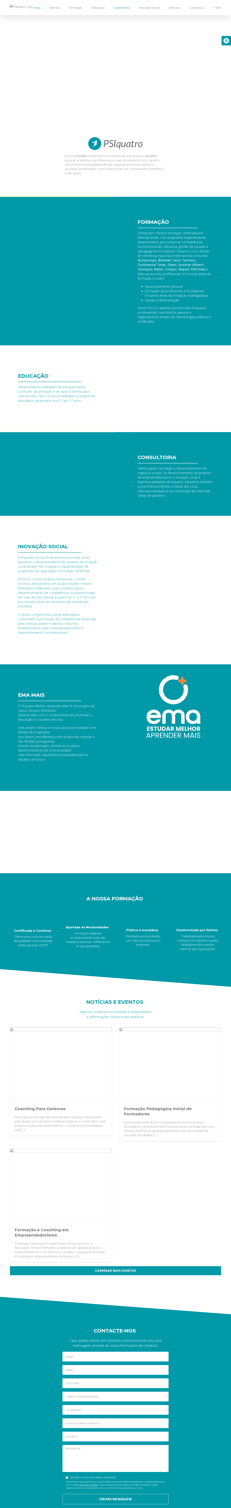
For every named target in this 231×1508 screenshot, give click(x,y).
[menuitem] (41, 7)
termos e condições (89, 1484)
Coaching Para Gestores (40, 1108)
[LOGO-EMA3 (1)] (173, 677)
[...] (23, 1130)
